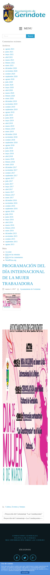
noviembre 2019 (11, 104)
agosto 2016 (9, 211)
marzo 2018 (9, 159)
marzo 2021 (9, 60)
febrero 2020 (10, 96)
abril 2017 (9, 189)
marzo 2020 (9, 93)
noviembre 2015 (11, 236)
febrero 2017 (10, 195)
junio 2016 (9, 217)
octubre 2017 (10, 173)
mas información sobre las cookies (25, 540)
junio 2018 (9, 151)
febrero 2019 (10, 129)
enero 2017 (9, 198)
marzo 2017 (9, 192)
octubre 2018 (10, 140)
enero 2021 (9, 65)
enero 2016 (9, 231)
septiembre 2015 (11, 242)
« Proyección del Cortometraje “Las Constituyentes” (23, 514)
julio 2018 (9, 148)
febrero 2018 (10, 162)
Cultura (8, 507)
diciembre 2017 (11, 167)
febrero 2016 (10, 228)
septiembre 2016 (11, 209)
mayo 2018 (9, 154)
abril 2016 (9, 222)
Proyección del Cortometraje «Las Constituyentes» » (23, 518)
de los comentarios (14, 257)
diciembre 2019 (11, 101)
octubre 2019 (10, 107)
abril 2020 (9, 90)
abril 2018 (9, 156)
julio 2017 (9, 181)
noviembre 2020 (11, 71)
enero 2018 (9, 165)
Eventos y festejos (18, 507)
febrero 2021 (10, 63)
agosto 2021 (9, 49)
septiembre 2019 (11, 109)
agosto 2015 (9, 244)
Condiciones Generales (25, 536)
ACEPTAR (25, 572)
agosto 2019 (9, 112)
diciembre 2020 (11, 68)
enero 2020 (9, 98)
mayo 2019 (9, 120)
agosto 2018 (9, 145)
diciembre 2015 (11, 233)
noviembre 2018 (11, 137)
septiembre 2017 (11, 176)
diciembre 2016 (11, 200)
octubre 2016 (10, 206)
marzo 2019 (9, 126)
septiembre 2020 (11, 76)
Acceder (8, 252)
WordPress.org (10, 260)
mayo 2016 (9, 220)
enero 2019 (9, 131)
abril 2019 (9, 123)
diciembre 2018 (11, 134)
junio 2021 (9, 52)
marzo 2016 (9, 225)
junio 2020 (9, 85)
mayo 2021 (9, 54)
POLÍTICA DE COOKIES (25, 538)
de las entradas (12, 255)
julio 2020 (9, 82)
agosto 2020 (9, 79)
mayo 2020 (9, 87)
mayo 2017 (9, 187)
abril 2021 (9, 57)
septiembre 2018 (11, 142)
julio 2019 (9, 115)
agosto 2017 (9, 178)
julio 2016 (9, 214)
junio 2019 (9, 118)
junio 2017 (9, 184)
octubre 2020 (10, 74)
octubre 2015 (10, 239)
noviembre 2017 (11, 170)
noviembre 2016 (11, 203)
